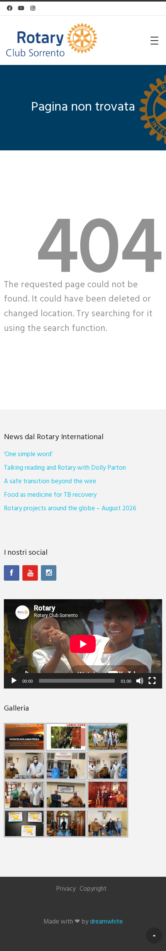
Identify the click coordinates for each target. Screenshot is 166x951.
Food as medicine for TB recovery (50, 495)
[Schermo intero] (152, 681)
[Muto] (140, 681)
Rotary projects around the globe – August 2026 (70, 508)
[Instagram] (48, 573)
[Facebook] (11, 573)
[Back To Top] (154, 935)
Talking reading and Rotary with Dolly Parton (65, 468)
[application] (83, 644)
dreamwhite (106, 922)
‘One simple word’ (28, 454)
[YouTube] (30, 573)
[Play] (14, 681)
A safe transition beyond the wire (50, 481)
